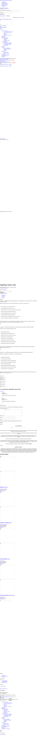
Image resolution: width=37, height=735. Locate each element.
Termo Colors (6, 45)
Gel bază (1, 524)
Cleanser (5, 50)
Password (2, 12)
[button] (2, 490)
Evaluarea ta (2, 408)
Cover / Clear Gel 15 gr (7, 32)
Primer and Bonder (7, 719)
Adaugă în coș (2, 292)
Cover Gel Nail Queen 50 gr (8, 31)
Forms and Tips (6, 52)
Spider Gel (5, 41)
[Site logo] (3, 28)
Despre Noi (3, 675)
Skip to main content (9, 0)
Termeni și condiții (5, 681)
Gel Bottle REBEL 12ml (4, 558)
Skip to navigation (3, 0)
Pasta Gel (5, 39)
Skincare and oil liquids (7, 720)
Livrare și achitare (4, 676)
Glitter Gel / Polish (7, 40)
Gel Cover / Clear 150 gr (7, 35)
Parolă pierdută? (2, 15)
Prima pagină (2, 58)
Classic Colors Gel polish (8, 42)
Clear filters (2, 391)
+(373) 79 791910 (21, 17)
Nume (1, 417)
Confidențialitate (4, 680)
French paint (6, 38)
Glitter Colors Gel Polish (7, 43)
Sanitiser (5, 49)
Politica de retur (4, 682)
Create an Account (3, 734)
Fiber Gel (5, 34)
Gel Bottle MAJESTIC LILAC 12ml (7, 595)
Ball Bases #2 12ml (3, 487)
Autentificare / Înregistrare (6, 728)
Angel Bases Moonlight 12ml (5, 522)
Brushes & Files (6, 53)
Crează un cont (6, 8)
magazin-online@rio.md (22, 443)
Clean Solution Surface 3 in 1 (4, 62)
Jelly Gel (5, 33)
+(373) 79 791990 (29, 443)
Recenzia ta (2, 415)
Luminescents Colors (7, 44)
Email (1, 419)
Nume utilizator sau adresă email (5, 10)
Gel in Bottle (6, 58)
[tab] (4, 295)
